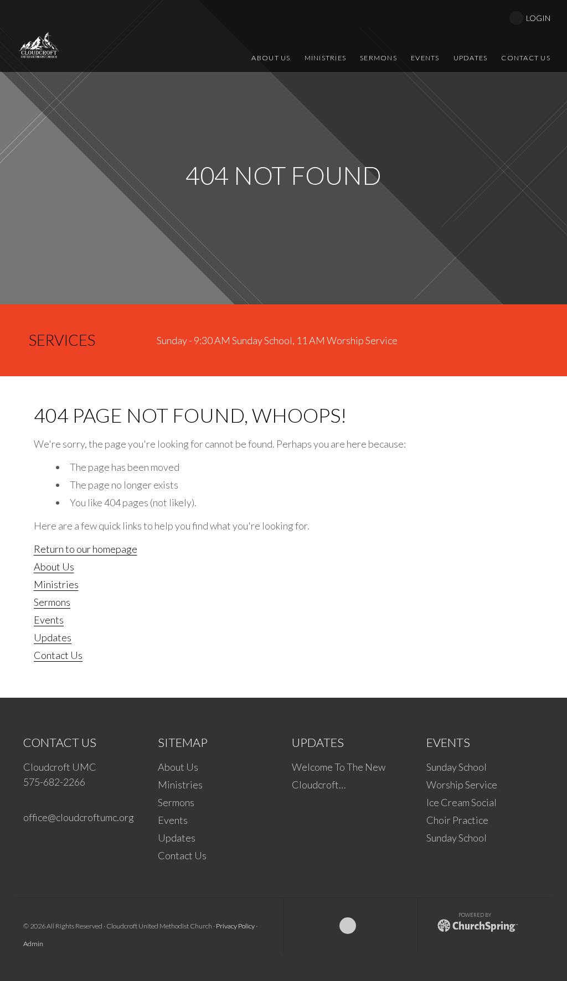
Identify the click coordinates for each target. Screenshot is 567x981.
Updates (52, 637)
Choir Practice (457, 820)
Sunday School (456, 767)
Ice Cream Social (461, 802)
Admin (33, 944)
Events (49, 620)
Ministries (56, 584)
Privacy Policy (235, 926)
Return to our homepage (85, 549)
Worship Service (461, 784)
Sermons (52, 602)
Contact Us (58, 655)
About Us (54, 566)
